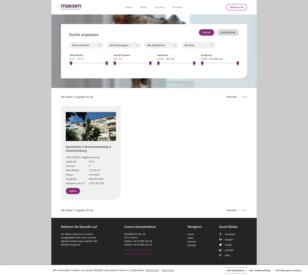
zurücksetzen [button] (228, 32)
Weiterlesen (152, 270)
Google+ (229, 239)
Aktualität (232, 97)
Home (128, 7)
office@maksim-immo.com (138, 250)
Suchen (206, 32)
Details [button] (73, 191)
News (143, 7)
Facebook (230, 234)
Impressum (168, 270)
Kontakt (177, 7)
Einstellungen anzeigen (288, 270)
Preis (244, 97)
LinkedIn (229, 250)
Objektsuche (237, 7)
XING (227, 255)
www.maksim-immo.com (137, 254)
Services (160, 7)
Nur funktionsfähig (260, 270)
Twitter (228, 245)
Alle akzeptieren (235, 270)
